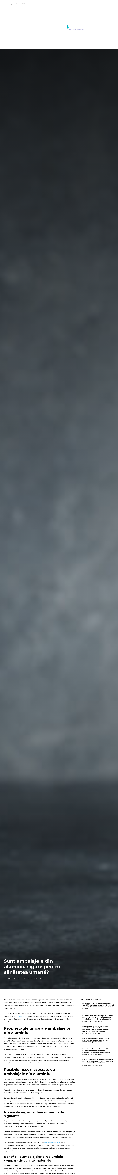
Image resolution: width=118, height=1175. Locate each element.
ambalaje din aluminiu (52, 1142)
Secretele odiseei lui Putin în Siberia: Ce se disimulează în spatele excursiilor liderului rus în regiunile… (97, 1050)
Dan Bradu (34, 978)
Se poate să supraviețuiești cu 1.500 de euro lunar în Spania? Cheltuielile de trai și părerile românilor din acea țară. (97, 1017)
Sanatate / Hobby (87, 1044)
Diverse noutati (87, 1011)
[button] (112, 28)
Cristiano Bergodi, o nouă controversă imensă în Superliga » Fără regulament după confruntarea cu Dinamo (97, 1061)
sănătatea (23, 1016)
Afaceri (8, 979)
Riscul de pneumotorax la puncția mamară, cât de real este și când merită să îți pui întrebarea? (95, 1040)
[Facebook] (112, 4)
